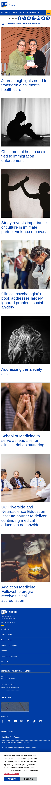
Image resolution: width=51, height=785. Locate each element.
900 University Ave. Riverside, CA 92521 (8, 678)
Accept (12, 779)
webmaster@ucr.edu (13, 687)
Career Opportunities (9, 645)
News (12, 5)
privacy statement (11, 773)
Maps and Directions (9, 656)
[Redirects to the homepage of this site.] (3, 24)
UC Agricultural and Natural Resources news (19, 748)
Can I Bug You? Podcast (11, 737)
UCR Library (6, 629)
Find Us (8, 697)
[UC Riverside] (5, 4)
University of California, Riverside (20, 13)
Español (4, 651)
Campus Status (7, 634)
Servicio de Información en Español (15, 742)
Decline (28, 779)
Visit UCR (5, 662)
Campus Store (6, 640)
